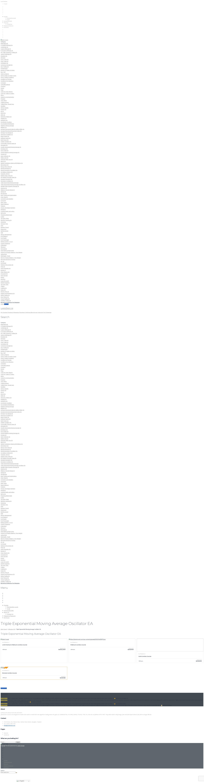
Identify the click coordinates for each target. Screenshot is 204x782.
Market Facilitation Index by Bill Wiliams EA (12, 163)
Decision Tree (4, 224)
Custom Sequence (5, 243)
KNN (2, 225)
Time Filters (4, 100)
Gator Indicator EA (5, 156)
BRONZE (3, 58)
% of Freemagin (5, 240)
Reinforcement (4, 231)
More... (2, 95)
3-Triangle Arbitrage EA (7, 45)
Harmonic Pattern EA (6, 116)
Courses (5, 16)
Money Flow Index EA (6, 166)
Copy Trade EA (4, 61)
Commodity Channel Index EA (8, 143)
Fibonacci (3, 247)
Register (5, 1)
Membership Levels (11, 18)
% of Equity (3, 238)
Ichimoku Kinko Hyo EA (7, 159)
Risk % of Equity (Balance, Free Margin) (11, 258)
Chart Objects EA (5, 272)
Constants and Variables (7, 199)
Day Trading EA (5, 66)
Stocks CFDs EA (5, 291)
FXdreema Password (8, 25)
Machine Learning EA (6, 220)
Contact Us (9, 24)
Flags (2, 90)
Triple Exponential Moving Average (9, 182)
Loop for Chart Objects (7, 91)
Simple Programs (5, 282)
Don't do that (4, 275)
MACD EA (3, 161)
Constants (3, 83)
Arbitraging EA (4, 43)
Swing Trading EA (5, 295)
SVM (2, 232)
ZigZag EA (3, 191)
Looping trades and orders (7, 211)
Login (2, 1)
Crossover (3, 200)
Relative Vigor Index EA (6, 175)
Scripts (2, 216)
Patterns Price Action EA (7, 265)
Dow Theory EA (5, 297)
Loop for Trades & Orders (7, 93)
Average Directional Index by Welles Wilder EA (12, 129)
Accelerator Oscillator (6, 122)
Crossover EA (4, 274)
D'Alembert (3, 245)
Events (2, 88)
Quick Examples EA (5, 268)
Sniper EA (3, 290)
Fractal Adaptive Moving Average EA (10, 152)
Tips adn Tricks (4, 284)
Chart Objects (4, 197)
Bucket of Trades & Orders (8, 70)
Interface (3, 279)
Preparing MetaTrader (6, 215)
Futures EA (3, 109)
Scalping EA (4, 288)
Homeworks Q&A (8, 21)
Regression (3, 229)
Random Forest (5, 227)
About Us (6, 22)
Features (3, 206)
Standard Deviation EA (6, 179)
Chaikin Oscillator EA (6, 141)
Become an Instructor (37, 312)
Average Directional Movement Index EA (11, 131)
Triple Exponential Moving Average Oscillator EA (13, 184)
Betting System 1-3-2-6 (7, 241)
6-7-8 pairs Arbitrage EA (7, 50)
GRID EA (3, 115)
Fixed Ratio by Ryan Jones (7, 250)
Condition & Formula (6, 79)
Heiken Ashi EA (4, 158)
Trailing (2, 286)
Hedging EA (4, 118)
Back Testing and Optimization (8, 195)
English (22, 781)
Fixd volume (4, 249)
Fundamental (4, 68)
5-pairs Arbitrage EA (6, 49)
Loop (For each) (5, 281)
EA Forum (6, 27)
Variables (3, 106)
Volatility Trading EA (6, 300)
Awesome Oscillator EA (7, 134)
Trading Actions (5, 102)
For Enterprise (47, 312)
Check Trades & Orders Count (8, 75)
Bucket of (3, 270)
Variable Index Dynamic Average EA (10, 186)
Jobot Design (21, 745)
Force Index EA (4, 150)
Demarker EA (4, 145)
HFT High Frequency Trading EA (9, 52)
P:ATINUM (3, 263)
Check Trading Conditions (7, 77)
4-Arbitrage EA (4, 47)
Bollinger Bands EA (5, 138)
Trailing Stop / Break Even (7, 104)
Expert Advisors (5, 204)
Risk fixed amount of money (8, 259)
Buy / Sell (3, 72)
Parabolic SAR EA (5, 174)
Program (3, 99)
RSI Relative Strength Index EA (8, 177)
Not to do (3, 213)
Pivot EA (3, 266)
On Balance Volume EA (7, 172)
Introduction (4, 193)
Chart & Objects (5, 74)
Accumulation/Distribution (7, 124)
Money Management (6, 234)
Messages (16, 312)
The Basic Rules (5, 218)
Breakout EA (4, 56)
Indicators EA (4, 120)
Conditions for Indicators (7, 81)
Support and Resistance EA (8, 293)
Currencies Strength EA (6, 65)
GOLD (2, 111)
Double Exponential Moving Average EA (11, 147)
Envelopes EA (4, 149)
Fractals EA (3, 154)
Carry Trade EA (4, 59)
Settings (28, 312)
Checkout (10, 312)
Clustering (3, 222)
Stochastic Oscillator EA (7, 181)
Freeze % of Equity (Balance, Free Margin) (11, 252)
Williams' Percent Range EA (8, 190)
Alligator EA (4, 127)
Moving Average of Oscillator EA (9, 170)
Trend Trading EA (5, 299)
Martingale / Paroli (5, 256)
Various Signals (4, 108)
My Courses (4, 312)
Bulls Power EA (4, 140)
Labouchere (4, 254)
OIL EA (2, 261)
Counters (3, 86)
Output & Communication (7, 97)
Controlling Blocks (5, 84)
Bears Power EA (5, 136)
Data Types (4, 202)
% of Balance (4, 236)
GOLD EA (3, 113)
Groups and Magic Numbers (8, 208)
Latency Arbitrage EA (6, 54)
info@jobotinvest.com (9, 725)
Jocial (8, 19)
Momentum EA (4, 165)
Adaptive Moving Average (7, 125)
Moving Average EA (6, 168)
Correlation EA (4, 63)
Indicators (3, 209)
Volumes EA (4, 188)
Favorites (22, 312)
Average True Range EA (7, 132)
